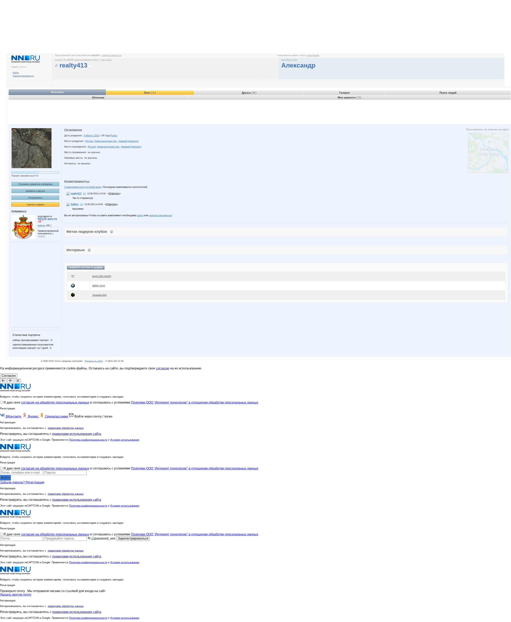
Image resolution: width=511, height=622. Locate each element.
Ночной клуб (99, 295)
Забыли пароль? (13, 482)
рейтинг (42, 225)
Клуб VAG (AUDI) (101, 276)
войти (140, 215)
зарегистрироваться (160, 215)
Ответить (114, 193)
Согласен (9, 375)
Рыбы (114, 135)
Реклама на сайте (94, 361)
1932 (96, 135)
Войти (16, 72)
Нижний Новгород (128, 141)
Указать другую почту (15, 594)
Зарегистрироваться (23, 76)
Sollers (75, 204)
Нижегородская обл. (105, 141)
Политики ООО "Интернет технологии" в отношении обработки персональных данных (194, 402)
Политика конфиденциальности (88, 439)
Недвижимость (19, 211)
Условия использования (124, 439)
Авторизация (7, 422)
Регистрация (35, 482)
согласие (162, 368)
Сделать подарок (35, 204)
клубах (98, 267)
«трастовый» (312, 55)
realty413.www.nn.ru (111, 55)
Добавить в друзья (35, 191)
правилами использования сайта (76, 433)
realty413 (76, 193)
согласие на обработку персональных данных (55, 402)
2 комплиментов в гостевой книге (83, 187)
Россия (89, 141)
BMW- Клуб (98, 285)
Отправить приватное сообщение (35, 184)
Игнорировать (35, 197)
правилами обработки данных (66, 428)
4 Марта (89, 135)
